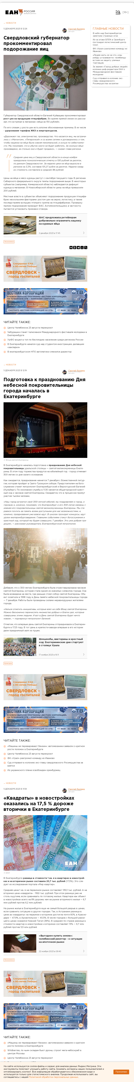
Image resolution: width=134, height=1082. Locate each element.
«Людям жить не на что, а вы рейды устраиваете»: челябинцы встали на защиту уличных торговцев (109, 59)
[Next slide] (83, 556)
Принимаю (121, 1072)
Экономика (9, 241)
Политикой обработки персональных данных (53, 1077)
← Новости (10, 23)
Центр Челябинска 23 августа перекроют (30, 328)
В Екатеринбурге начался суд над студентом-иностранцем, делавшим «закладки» (45, 345)
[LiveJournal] (85, 247)
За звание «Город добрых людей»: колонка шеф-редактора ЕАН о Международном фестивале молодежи (110, 70)
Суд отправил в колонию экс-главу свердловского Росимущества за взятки (45, 764)
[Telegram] (78, 247)
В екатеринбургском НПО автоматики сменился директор (39, 352)
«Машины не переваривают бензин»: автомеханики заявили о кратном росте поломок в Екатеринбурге (46, 747)
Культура (8, 663)
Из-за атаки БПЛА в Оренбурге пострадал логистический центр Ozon (109, 42)
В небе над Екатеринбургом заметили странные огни (107, 34)
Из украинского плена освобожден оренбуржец (33, 770)
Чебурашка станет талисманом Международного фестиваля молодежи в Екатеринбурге (47, 333)
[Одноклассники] (74, 247)
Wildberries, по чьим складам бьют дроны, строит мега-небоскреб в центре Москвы (44, 1052)
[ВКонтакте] (71, 247)
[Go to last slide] (8, 556)
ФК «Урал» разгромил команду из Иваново (31, 758)
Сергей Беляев (76, 29)
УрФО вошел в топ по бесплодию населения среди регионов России (45, 340)
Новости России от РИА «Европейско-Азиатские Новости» (14, 12)
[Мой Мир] (82, 247)
